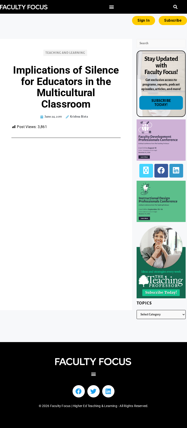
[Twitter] (93, 391)
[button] (111, 7)
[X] (146, 171)
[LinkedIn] (176, 171)
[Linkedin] (108, 391)
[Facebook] (161, 171)
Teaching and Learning (65, 52)
